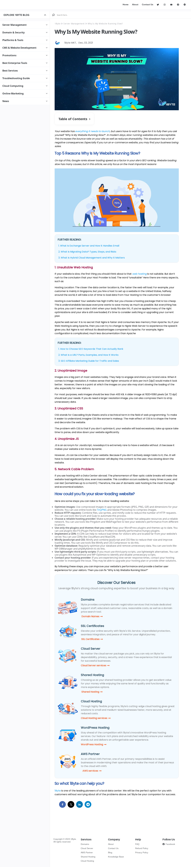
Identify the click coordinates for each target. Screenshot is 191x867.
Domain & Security (13, 32)
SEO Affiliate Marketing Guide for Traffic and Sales (90, 361)
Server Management (14, 24)
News (5, 101)
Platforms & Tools (12, 40)
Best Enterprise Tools (14, 63)
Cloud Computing (12, 86)
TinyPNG (102, 509)
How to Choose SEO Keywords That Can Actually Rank (91, 349)
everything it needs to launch (92, 131)
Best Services (10, 70)
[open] (45, 14)
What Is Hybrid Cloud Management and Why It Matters (93, 257)
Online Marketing (13, 93)
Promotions (9, 55)
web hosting (139, 274)
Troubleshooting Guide (16, 78)
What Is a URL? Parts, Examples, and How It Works (89, 355)
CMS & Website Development (19, 47)
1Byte (57, 23)
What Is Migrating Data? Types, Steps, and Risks (88, 251)
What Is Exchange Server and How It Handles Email (89, 245)
